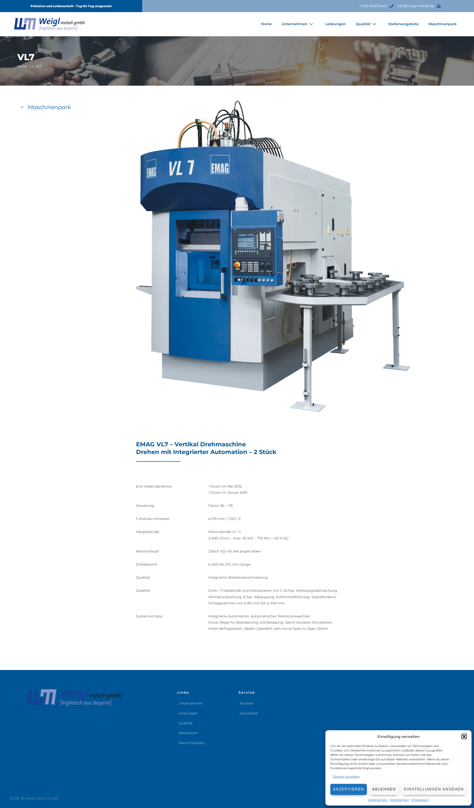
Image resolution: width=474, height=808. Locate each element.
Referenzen (188, 733)
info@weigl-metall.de (416, 6)
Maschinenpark (443, 24)
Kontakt (247, 703)
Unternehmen (295, 24)
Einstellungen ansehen (434, 789)
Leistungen (335, 24)
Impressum (420, 800)
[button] (464, 736)
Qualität (363, 24)
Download (248, 713)
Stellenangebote (403, 24)
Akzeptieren (348, 789)
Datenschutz (377, 800)
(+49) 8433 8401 (374, 6)
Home (266, 24)
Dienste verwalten (346, 776)
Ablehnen (384, 789)
